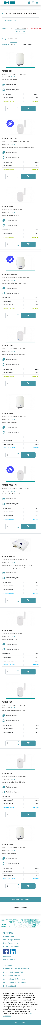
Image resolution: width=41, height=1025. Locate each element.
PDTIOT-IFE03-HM (9, 139)
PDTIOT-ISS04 (7, 71)
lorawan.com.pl (9, 960)
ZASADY (7, 965)
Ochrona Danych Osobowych (14, 979)
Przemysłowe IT (11, 20)
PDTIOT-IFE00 (7, 207)
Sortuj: (4, 39)
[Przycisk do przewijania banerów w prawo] (38, 923)
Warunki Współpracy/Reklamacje (16, 969)
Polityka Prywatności (11, 947)
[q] (27, 28)
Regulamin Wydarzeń (11, 976)
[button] (21, 85)
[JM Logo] (8, 2)
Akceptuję (20, 1022)
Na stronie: (5, 44)
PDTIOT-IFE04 (7, 702)
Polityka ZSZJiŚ (9, 986)
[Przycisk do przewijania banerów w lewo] (3, 923)
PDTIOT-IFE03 (7, 346)
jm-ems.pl (7, 956)
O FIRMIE (8, 933)
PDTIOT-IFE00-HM (9, 485)
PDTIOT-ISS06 (7, 414)
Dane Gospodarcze (10, 943)
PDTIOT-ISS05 (7, 845)
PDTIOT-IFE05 (7, 773)
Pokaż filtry (20, 31)
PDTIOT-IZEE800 (8, 556)
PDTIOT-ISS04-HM (9, 274)
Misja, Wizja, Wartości (11, 940)
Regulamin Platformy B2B (13, 972)
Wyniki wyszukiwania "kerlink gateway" (22, 13)
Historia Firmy (8, 936)
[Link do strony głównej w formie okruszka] (2, 13)
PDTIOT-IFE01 (7, 630)
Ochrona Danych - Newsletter (14, 982)
